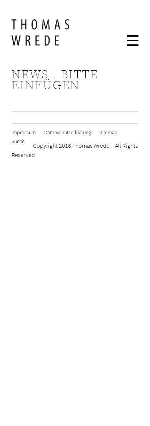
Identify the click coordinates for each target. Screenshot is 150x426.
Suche (18, 142)
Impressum (24, 133)
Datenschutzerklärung (67, 133)
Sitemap (109, 133)
